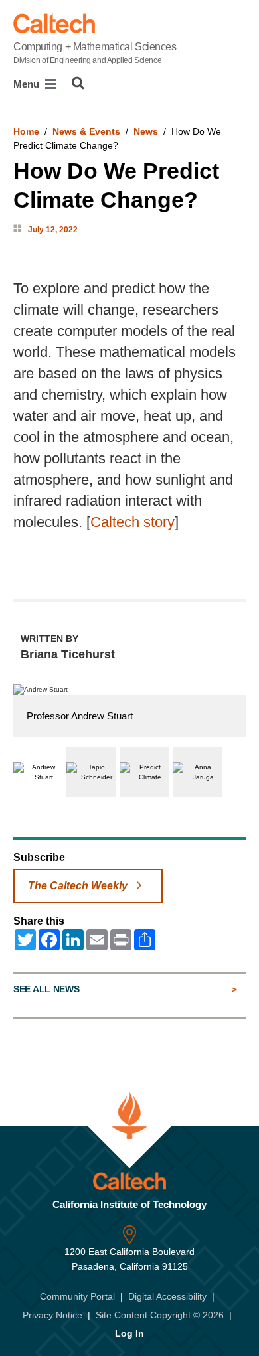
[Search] (78, 83)
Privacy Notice (52, 1315)
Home (26, 131)
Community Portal (77, 1296)
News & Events (86, 131)
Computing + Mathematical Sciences (94, 53)
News (145, 131)
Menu (27, 84)
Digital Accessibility (167, 1296)
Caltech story (132, 522)
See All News (46, 989)
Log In (129, 1333)
